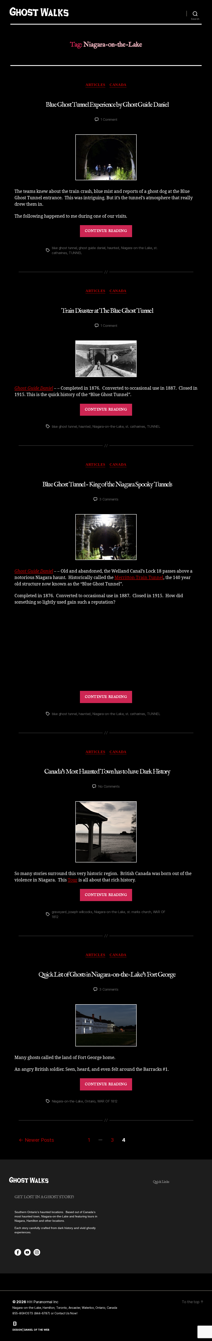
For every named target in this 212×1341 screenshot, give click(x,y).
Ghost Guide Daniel (33, 388)
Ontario (90, 1101)
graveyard (59, 912)
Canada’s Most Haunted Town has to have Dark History (107, 772)
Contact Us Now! (65, 1313)
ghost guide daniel (92, 248)
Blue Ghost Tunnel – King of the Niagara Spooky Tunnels (107, 484)
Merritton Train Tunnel (138, 577)
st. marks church (139, 912)
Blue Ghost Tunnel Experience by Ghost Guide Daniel (107, 105)
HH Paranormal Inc (42, 1302)
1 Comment (109, 119)
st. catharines (135, 426)
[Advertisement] (106, 648)
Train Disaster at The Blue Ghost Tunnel (107, 311)
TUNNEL (75, 253)
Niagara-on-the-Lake (136, 248)
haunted (113, 248)
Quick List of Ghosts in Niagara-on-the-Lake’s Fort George (107, 975)
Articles (95, 85)
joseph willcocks (80, 912)
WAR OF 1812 (107, 1101)
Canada (118, 85)
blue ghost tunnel (64, 248)
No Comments (108, 786)
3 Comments (108, 499)
